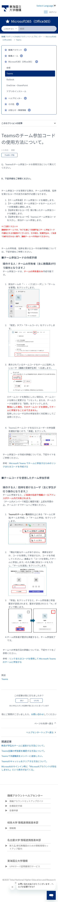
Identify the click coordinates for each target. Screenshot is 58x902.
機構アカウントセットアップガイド (26, 801)
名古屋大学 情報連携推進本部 (24, 840)
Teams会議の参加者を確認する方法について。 (23, 750)
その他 (11, 104)
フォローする (9, 155)
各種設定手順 (15, 805)
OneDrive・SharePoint (17, 85)
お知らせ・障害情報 (17, 110)
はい (22, 700)
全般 (8, 67)
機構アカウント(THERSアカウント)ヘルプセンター (22, 36)
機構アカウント (15, 49)
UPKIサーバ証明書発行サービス (24, 866)
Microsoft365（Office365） (20, 61)
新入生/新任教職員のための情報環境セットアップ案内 (28, 847)
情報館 (12, 828)
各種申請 (13, 810)
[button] (53, 12)
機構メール (13, 55)
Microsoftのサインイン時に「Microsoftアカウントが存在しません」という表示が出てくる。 (28, 768)
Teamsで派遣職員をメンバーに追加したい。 (22, 755)
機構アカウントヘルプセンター (25, 795)
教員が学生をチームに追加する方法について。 (23, 745)
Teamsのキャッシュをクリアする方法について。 (24, 761)
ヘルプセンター (15, 98)
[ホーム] (11, 8)
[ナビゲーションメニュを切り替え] (46, 12)
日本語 (51, 788)
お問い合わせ (37, 714)
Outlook (10, 79)
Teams (18, 39)
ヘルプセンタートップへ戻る (40, 732)
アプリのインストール (16, 91)
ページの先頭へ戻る (44, 723)
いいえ (36, 700)
